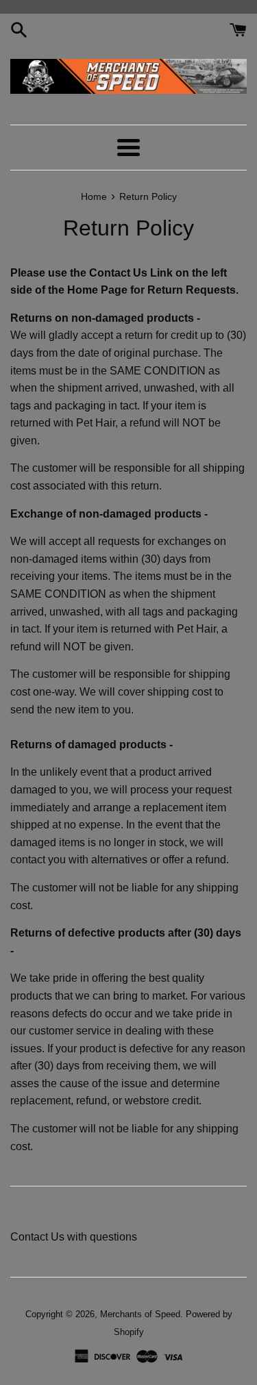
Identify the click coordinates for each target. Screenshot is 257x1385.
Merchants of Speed (140, 1314)
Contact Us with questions (73, 1237)
